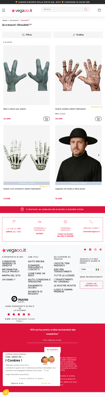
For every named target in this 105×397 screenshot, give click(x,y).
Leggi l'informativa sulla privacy (17, 374)
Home (5, 20)
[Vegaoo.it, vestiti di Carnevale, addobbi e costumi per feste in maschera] (22, 10)
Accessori (14, 20)
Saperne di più (17, 383)
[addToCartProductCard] (46, 118)
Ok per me (46, 383)
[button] (91, 269)
